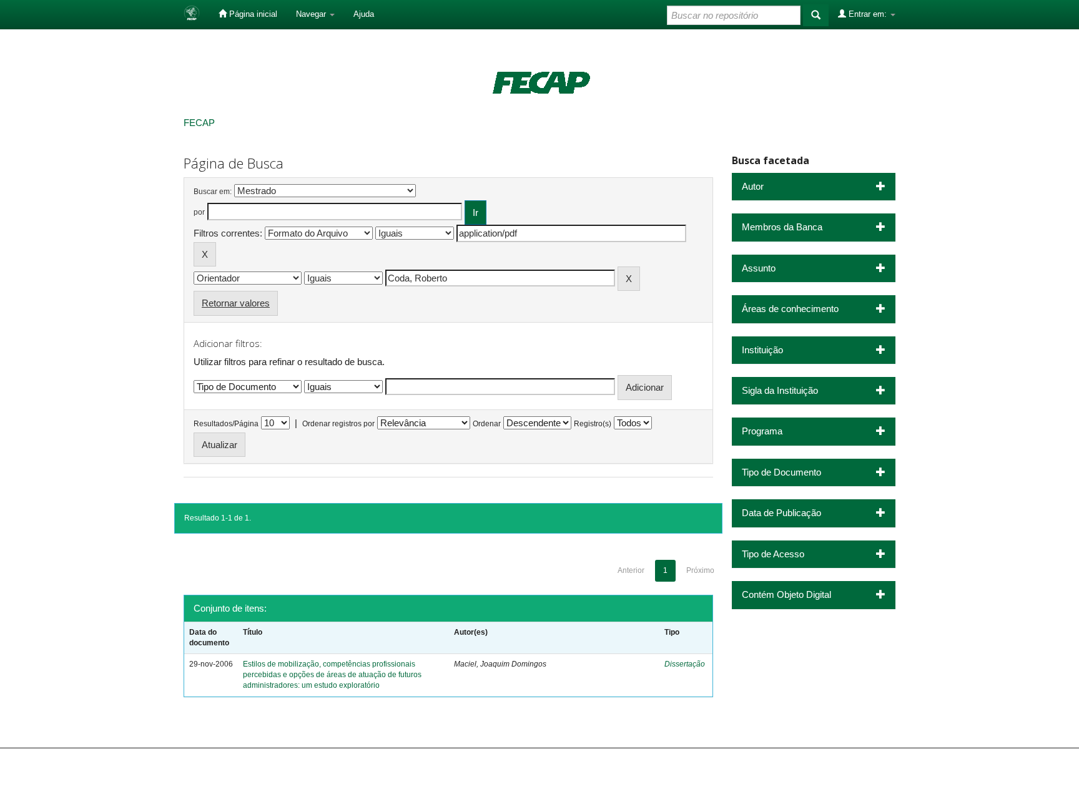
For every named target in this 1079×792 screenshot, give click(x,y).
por (199, 212)
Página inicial (252, 14)
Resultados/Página (226, 423)
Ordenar (487, 423)
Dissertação (684, 664)
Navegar (312, 14)
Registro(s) (592, 423)
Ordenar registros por (338, 423)
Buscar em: (213, 191)
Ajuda (363, 14)
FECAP (199, 122)
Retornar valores (236, 303)
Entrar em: (867, 14)
